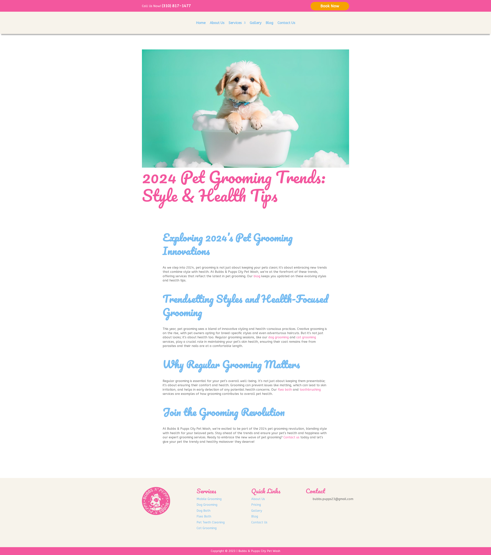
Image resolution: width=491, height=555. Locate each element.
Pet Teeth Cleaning (211, 522)
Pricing (256, 505)
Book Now (329, 6)
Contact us (291, 437)
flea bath (285, 389)
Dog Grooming (207, 505)
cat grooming (306, 337)
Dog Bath (203, 510)
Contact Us (286, 23)
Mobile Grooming (209, 499)
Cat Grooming (207, 528)
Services (235, 23)
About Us (217, 23)
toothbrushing (310, 389)
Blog (269, 23)
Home (201, 23)
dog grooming (278, 337)
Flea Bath (204, 516)
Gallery (255, 23)
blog (257, 276)
